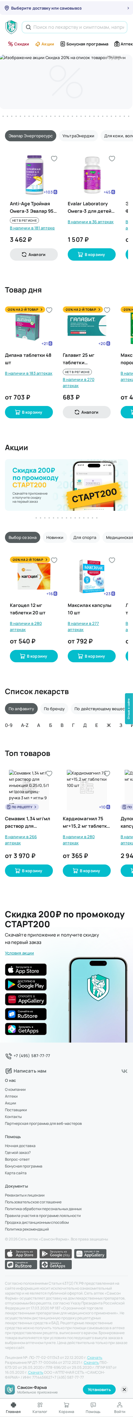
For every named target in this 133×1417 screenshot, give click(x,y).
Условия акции (19, 953)
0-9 (8, 725)
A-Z (24, 725)
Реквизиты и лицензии (25, 1195)
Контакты (13, 1116)
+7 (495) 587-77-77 (32, 1055)
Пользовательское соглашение (33, 1202)
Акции (47, 44)
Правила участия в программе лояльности (43, 1215)
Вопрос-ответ (17, 1159)
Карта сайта (16, 1173)
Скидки (21, 44)
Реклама (114, 57)
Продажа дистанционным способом (37, 1222)
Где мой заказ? (18, 1152)
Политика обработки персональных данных (43, 1208)
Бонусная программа (87, 44)
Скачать (94, 1357)
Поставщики (16, 1110)
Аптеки (11, 1096)
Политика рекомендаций (27, 1229)
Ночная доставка (20, 1145)
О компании (15, 1089)
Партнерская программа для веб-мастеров (43, 1123)
